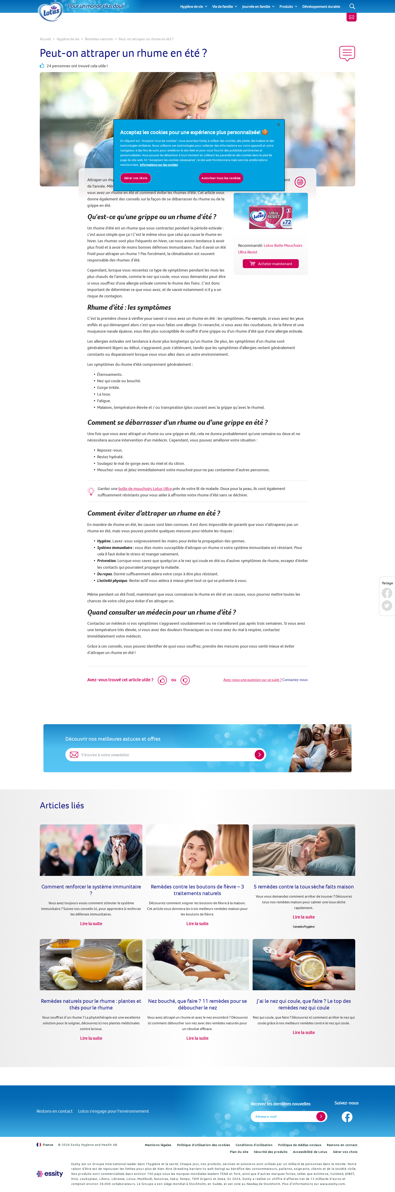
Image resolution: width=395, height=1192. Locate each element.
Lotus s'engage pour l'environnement (113, 1111)
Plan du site (239, 1152)
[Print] (300, 182)
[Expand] (206, 6)
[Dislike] (185, 680)
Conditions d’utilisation (254, 1145)
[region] (199, 155)
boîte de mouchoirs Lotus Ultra (145, 488)
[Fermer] (278, 125)
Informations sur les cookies (159, 165)
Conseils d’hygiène (304, 926)
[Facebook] (387, 593)
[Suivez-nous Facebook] (346, 1115)
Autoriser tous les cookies (221, 178)
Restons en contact (55, 1111)
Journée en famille (256, 6)
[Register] (321, 1116)
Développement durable (321, 6)
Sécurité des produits (271, 1152)
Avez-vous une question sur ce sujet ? (252, 679)
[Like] (162, 680)
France (48, 1145)
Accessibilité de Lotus (310, 1152)
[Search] (352, 6)
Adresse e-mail (266, 1116)
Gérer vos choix (345, 1152)
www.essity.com (332, 1184)
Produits (286, 6)
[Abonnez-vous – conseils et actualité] (352, 17)
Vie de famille (222, 6)
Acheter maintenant (275, 263)
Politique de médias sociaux (299, 1145)
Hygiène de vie (191, 6)
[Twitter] (387, 605)
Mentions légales (158, 1145)
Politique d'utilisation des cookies (203, 1145)
